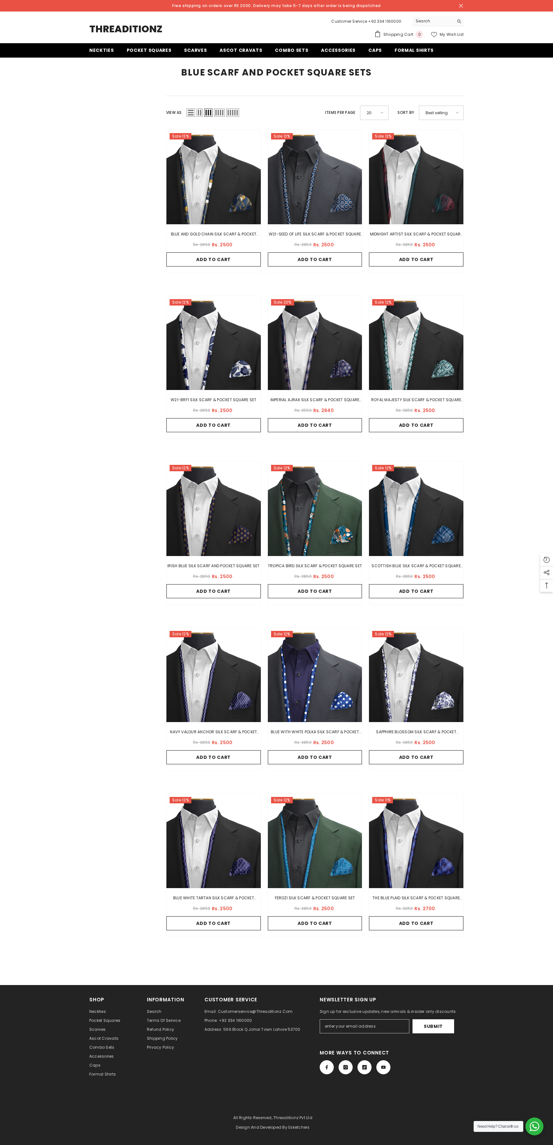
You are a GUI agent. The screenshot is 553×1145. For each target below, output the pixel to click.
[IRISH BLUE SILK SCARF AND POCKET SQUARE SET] (213, 509)
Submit (433, 1026)
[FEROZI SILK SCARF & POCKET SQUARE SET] (315, 841)
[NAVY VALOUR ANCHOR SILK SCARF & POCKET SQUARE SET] (213, 675)
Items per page (340, 112)
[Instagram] (346, 1067)
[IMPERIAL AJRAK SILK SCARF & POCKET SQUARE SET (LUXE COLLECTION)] (315, 343)
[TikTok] (364, 1067)
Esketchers (298, 1127)
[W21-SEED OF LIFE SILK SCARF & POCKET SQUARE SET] (315, 177)
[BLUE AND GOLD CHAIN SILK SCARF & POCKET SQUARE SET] (213, 177)
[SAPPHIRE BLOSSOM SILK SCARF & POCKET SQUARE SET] (416, 675)
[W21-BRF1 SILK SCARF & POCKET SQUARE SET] (213, 343)
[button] (191, 112)
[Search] (438, 21)
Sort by (405, 112)
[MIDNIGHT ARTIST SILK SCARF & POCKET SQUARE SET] (416, 177)
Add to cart (213, 259)
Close (461, 6)
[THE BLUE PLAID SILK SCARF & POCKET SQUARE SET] (416, 841)
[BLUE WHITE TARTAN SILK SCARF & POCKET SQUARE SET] (213, 841)
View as (174, 112)
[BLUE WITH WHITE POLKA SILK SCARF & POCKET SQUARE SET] (315, 675)
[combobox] (433, 21)
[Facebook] (327, 1067)
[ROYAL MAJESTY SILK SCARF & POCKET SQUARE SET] (416, 343)
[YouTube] (383, 1067)
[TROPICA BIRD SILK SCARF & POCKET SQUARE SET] (315, 509)
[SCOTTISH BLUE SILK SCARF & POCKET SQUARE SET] (416, 509)
